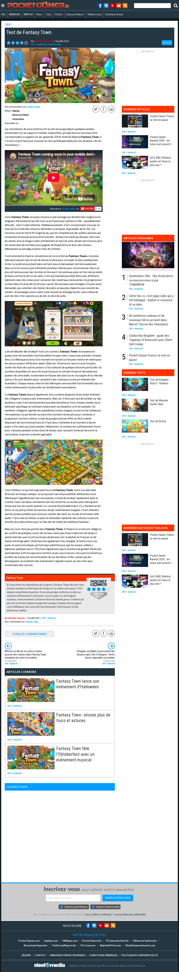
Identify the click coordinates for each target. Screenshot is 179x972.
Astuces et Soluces (75, 14)
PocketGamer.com (29, 940)
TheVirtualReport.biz (64, 945)
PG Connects (88, 945)
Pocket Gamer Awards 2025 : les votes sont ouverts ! (161, 140)
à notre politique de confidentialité (130, 914)
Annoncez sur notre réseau (67, 955)
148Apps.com (70, 940)
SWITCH (28, 14)
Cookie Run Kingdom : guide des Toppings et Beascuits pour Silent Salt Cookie (150, 340)
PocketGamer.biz (92, 940)
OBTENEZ (167, 42)
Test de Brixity (158, 421)
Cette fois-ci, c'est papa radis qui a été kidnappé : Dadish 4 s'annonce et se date (151, 300)
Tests (48, 14)
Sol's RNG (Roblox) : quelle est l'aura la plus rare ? (161, 161)
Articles (58, 14)
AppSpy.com (51, 940)
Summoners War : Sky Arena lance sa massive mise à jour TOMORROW (151, 280)
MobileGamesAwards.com (140, 945)
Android (41, 44)
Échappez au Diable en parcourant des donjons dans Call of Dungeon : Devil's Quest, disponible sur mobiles (96, 654)
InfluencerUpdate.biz (145, 940)
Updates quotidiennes (76, 906)
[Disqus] (60, 834)
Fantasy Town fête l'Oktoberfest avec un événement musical (75, 754)
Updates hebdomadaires (108, 906)
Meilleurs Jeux (94, 14)
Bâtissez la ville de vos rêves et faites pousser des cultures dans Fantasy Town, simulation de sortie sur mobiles (25, 654)
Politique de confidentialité (139, 955)
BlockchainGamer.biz (35, 945)
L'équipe (26, 955)
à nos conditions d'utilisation (98, 914)
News (39, 14)
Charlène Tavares (44, 41)
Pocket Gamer (69, 209)
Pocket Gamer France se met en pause (162, 118)
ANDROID (14, 14)
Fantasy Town (54, 44)
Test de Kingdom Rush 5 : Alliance (159, 381)
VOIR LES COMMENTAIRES (30, 633)
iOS (3, 14)
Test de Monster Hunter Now (159, 402)
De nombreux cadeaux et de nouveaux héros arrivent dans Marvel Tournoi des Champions (148, 320)
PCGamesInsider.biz (117, 940)
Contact (40, 955)
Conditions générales (103, 955)
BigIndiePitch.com (110, 945)
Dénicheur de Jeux (114, 14)
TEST (8, 24)
